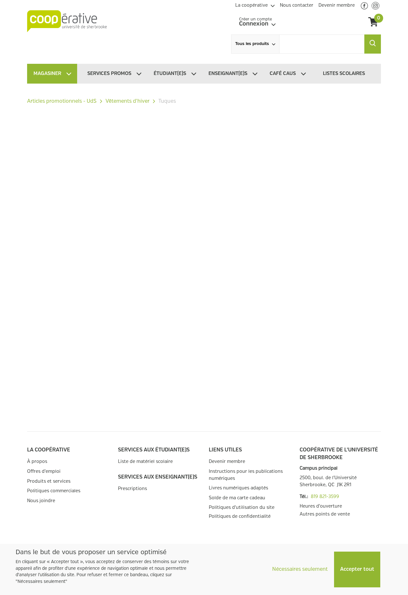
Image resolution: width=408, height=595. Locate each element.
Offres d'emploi (44, 471)
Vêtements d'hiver (127, 101)
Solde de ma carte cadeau (237, 497)
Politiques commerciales (53, 490)
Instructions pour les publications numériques (246, 475)
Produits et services (48, 481)
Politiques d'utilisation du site (241, 507)
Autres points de (325, 514)
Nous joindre (41, 500)
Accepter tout (357, 569)
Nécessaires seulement (300, 569)
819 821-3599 (325, 496)
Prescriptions (132, 488)
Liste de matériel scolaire (145, 461)
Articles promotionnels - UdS (62, 101)
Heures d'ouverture (321, 506)
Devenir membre (227, 461)
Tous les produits (252, 44)
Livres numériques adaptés (238, 488)
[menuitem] (255, 4)
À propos (37, 461)
